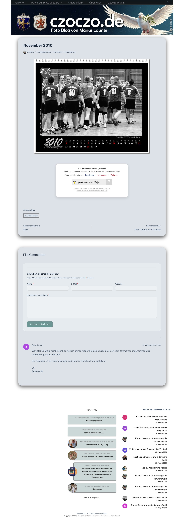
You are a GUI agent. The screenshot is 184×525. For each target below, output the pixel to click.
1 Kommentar (69, 52)
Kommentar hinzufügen (38, 295)
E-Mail (74, 284)
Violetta (133, 449)
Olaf (132, 505)
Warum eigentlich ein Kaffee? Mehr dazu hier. (92, 191)
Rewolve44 (37, 345)
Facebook (89, 175)
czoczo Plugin (116, 2)
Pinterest (114, 175)
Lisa (143, 468)
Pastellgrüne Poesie (157, 468)
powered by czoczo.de (45, 2)
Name (30, 284)
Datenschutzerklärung (98, 513)
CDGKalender (31, 215)
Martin (136, 457)
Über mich (95, 2)
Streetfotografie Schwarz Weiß (152, 505)
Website (118, 284)
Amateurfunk (75, 2)
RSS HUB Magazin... (92, 498)
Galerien (20, 2)
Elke (135, 497)
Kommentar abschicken (40, 324)
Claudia (139, 416)
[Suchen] (168, 2)
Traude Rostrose (140, 427)
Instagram (102, 175)
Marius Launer (141, 438)
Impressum (81, 513)
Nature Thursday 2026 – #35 (153, 449)
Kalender (58, 52)
